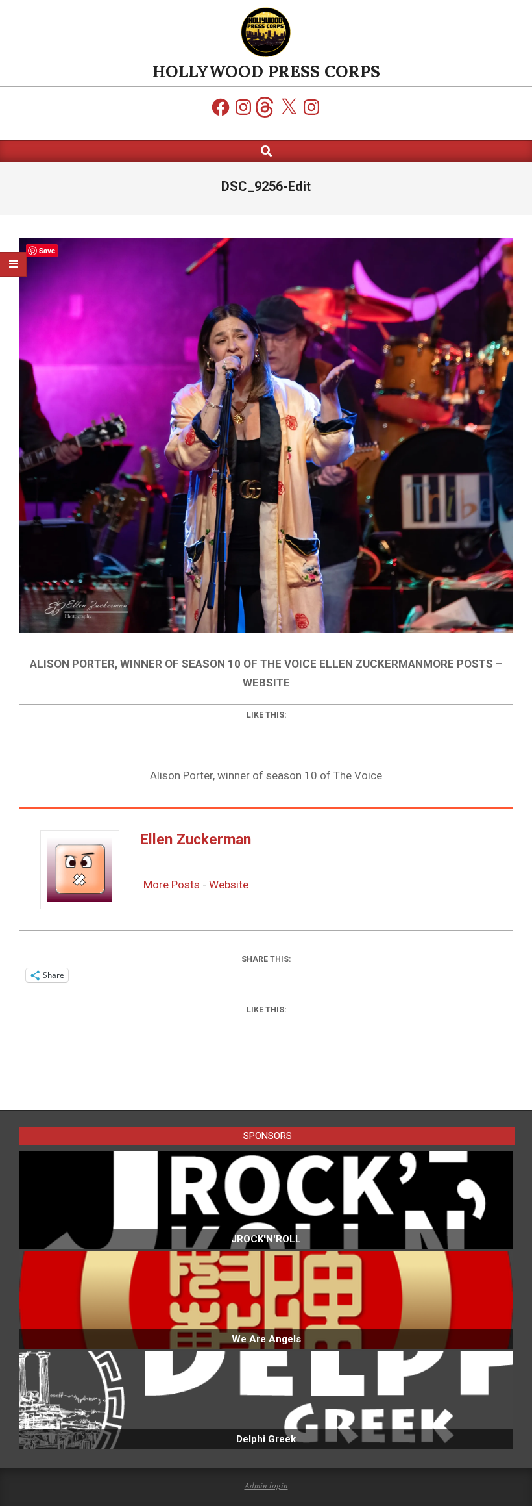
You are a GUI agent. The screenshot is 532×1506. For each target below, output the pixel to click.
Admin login (266, 1485)
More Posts (171, 884)
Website (228, 884)
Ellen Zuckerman (195, 839)
